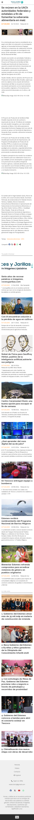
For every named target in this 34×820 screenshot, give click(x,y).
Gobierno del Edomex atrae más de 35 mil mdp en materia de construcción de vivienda (16, 616)
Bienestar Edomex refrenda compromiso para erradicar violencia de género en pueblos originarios (15, 568)
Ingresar (18, 775)
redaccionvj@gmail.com (17, 784)
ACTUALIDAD (5, 24)
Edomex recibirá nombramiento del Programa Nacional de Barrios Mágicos (16, 521)
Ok (17, 817)
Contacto (17, 772)
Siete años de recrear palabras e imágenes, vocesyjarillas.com (12, 279)
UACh (22, 239)
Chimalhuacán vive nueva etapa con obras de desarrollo (17, 750)
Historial (17, 765)
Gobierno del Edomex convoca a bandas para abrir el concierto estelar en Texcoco (15, 719)
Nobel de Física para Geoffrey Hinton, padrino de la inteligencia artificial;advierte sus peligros (16, 358)
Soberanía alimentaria (13, 239)
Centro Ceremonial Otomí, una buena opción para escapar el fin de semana (16, 403)
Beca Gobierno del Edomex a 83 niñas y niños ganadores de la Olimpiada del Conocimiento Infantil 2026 (16, 649)
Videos (17, 768)
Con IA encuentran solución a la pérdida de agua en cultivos (17, 317)
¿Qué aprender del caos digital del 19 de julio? (13, 442)
